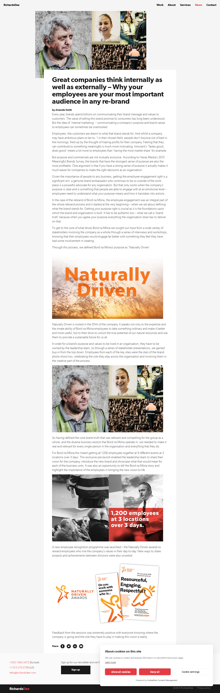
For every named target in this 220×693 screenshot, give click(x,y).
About (172, 5)
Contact (211, 5)
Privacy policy (204, 687)
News (198, 5)
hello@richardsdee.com (22, 672)
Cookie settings (191, 671)
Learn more (110, 662)
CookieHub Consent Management (162, 680)
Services (185, 5)
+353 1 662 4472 (19, 662)
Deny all (155, 671)
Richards (11, 5)
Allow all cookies (120, 671)
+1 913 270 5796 (19, 667)
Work (160, 5)
